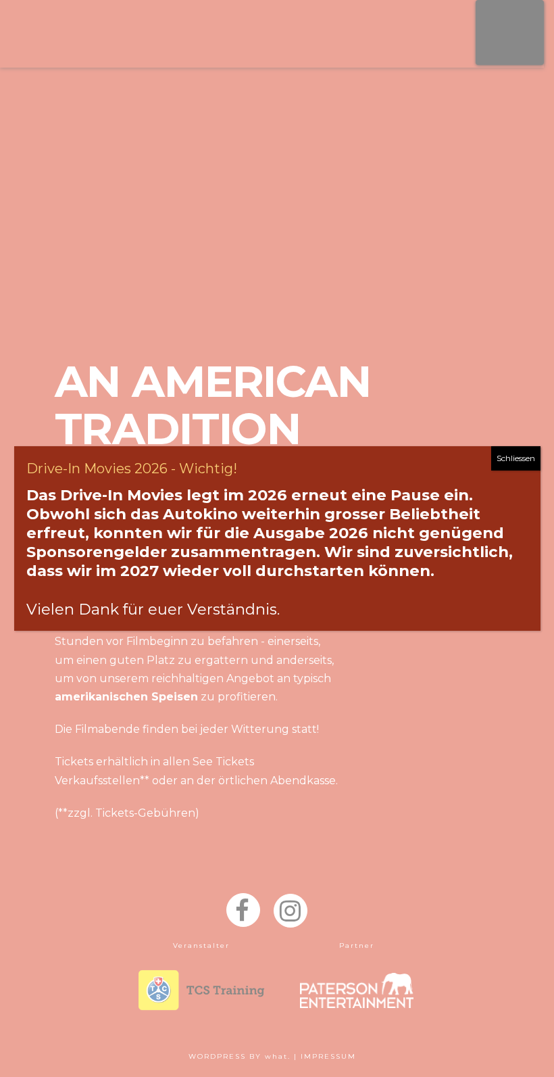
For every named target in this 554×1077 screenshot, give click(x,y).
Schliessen (516, 458)
